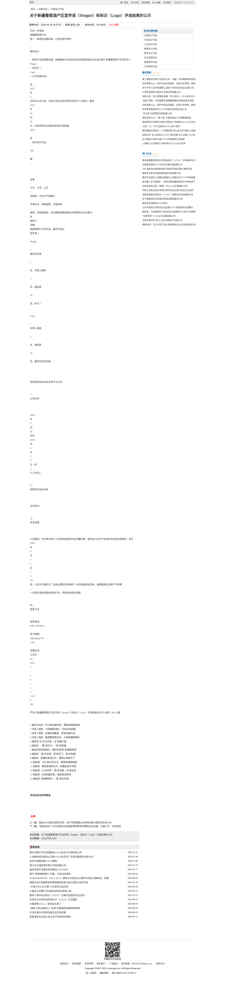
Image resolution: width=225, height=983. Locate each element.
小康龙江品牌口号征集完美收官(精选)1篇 (50, 891)
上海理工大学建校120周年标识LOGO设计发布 (164, 143)
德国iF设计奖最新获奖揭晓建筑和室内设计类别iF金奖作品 (59, 882)
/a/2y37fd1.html (48, 838)
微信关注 (160, 963)
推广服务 (124, 2)
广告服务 (113, 963)
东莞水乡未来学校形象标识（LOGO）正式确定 (53, 899)
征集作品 (43, 9)
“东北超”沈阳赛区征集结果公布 (157, 113)
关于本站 (135, 2)
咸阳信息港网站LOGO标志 (154, 203)
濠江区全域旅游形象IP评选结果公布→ (49, 865)
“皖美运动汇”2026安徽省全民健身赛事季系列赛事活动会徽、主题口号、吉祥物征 (80, 826)
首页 (32, 2)
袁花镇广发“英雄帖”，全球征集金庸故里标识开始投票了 (168, 182)
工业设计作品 (150, 44)
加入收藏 (156, 2)
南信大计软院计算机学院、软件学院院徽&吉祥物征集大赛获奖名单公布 (75, 822)
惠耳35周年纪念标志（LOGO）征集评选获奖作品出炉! (57, 895)
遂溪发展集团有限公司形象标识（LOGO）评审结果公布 (168, 160)
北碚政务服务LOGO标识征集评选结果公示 (162, 164)
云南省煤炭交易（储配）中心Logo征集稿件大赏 (165, 186)
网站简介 (64, 963)
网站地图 (146, 2)
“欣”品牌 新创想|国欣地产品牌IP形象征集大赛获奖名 (167, 169)
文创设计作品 (150, 40)
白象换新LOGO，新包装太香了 (45, 904)
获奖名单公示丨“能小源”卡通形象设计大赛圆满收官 (166, 118)
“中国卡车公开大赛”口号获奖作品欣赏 (49, 887)
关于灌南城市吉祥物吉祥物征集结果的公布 (162, 199)
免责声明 (89, 963)
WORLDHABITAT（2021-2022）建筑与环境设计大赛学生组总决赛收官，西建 (69, 878)
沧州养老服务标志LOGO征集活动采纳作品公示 (164, 109)
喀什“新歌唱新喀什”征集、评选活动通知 (50, 874)
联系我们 (101, 963)
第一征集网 (91, 973)
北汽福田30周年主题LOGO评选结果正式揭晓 (163, 139)
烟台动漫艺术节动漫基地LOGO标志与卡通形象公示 (56, 852)
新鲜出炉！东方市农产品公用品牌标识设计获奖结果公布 (169, 224)
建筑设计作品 (150, 49)
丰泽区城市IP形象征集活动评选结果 (48, 912)
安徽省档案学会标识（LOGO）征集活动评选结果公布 (167, 194)
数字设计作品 (150, 53)
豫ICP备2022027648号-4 (124, 973)
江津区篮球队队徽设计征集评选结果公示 (161, 92)
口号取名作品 (150, 66)
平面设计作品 (57, 9)
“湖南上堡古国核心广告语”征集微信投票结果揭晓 (55, 908)
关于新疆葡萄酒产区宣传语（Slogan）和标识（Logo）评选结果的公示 (77, 834)
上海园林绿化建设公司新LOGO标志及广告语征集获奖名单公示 (61, 857)
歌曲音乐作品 (150, 62)
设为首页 (167, 2)
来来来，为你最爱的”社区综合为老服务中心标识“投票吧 (168, 212)
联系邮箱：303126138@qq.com (136, 963)
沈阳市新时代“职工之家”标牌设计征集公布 (162, 220)
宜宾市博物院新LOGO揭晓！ (44, 861)
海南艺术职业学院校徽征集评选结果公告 (161, 173)
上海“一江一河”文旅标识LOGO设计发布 (161, 126)
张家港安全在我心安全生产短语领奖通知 (50, 917)
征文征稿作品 (150, 57)
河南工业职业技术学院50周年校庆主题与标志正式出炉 (168, 190)
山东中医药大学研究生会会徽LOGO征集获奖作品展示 (167, 207)
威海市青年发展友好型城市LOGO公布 (49, 869)
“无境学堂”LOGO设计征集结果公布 (159, 216)
